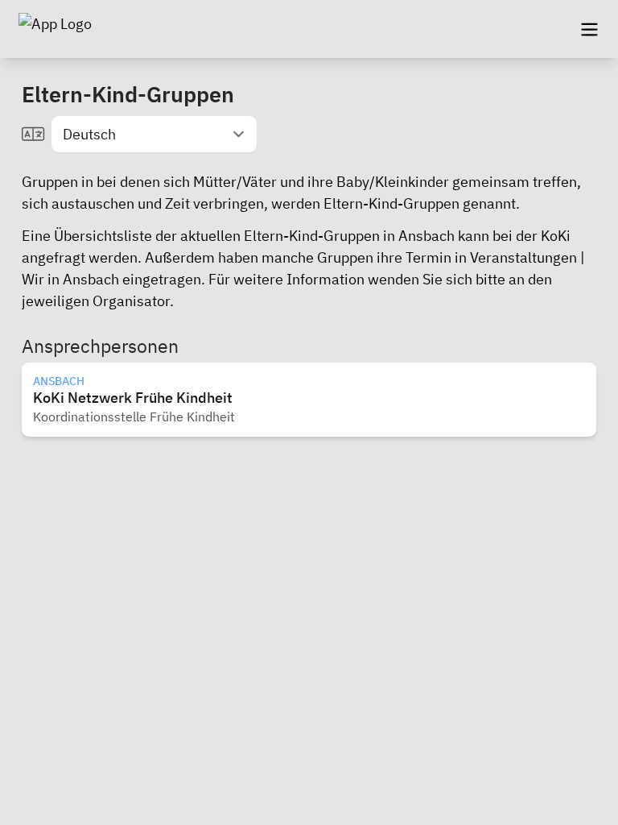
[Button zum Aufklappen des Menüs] (589, 29)
